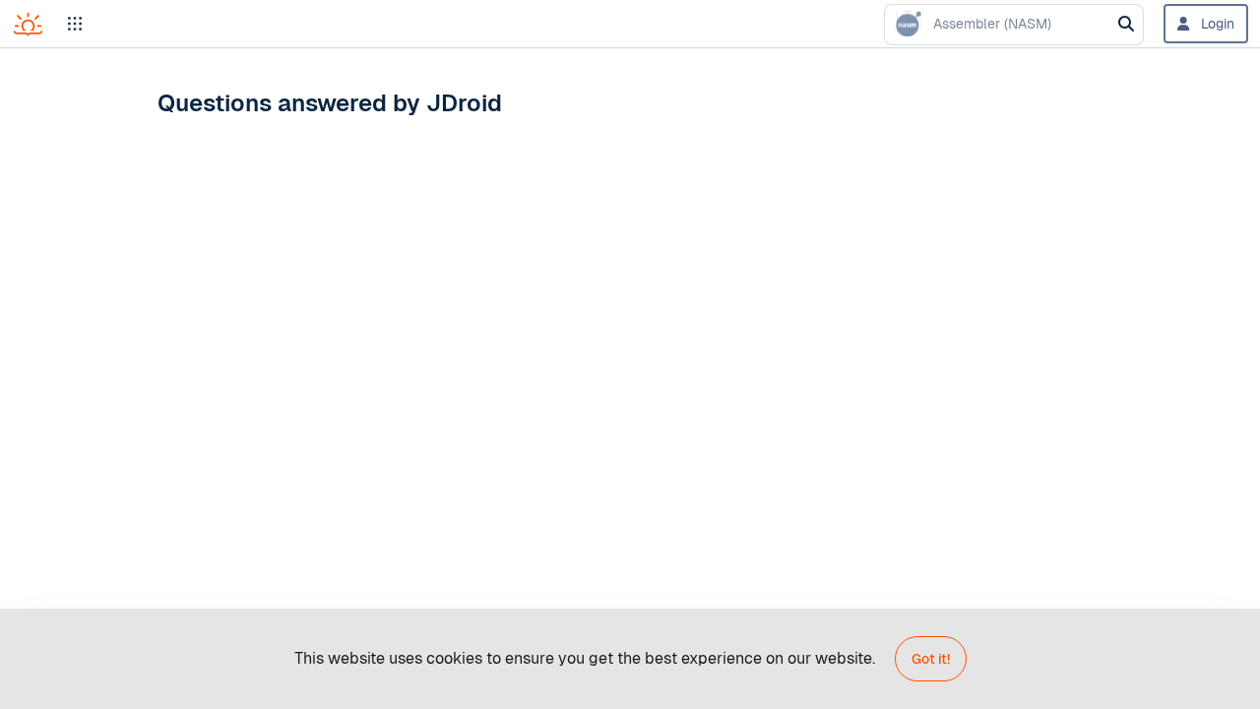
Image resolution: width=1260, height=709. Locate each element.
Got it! (931, 659)
